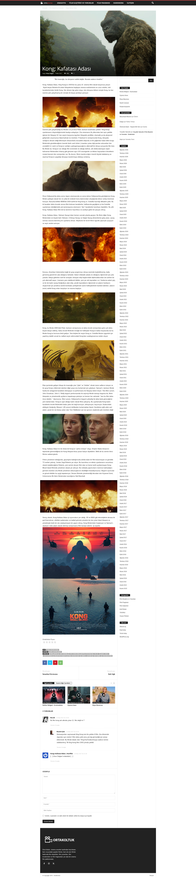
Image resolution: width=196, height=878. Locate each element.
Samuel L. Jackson (87, 656)
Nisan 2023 (123, 286)
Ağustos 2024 (124, 231)
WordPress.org (124, 637)
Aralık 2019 (123, 422)
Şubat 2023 (123, 292)
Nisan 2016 (123, 571)
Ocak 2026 (123, 173)
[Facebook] (45, 662)
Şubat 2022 (123, 333)
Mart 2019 (123, 452)
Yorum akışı (123, 633)
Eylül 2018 (123, 473)
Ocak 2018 (123, 500)
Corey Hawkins (63, 654)
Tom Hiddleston (107, 656)
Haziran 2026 (124, 156)
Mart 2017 (123, 534)
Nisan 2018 (123, 490)
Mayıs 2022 (123, 323)
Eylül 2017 (123, 513)
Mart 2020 (123, 411)
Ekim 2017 (123, 510)
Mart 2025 (123, 207)
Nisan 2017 (123, 530)
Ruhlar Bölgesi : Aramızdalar (53, 705)
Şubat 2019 (123, 456)
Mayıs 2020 (123, 405)
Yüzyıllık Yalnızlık (125, 132)
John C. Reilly (104, 654)
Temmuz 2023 (124, 275)
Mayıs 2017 (123, 527)
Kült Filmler (123, 609)
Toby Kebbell (97, 656)
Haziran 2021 (124, 360)
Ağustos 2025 (124, 190)
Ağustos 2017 (124, 517)
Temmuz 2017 (124, 520)
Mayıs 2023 (123, 282)
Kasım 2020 (123, 384)
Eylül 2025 (123, 187)
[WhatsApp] (60, 662)
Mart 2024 (123, 248)
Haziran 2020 (124, 401)
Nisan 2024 (123, 245)
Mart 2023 (123, 289)
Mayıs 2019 (123, 445)
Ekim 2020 (123, 388)
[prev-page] (111, 683)
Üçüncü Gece (71, 705)
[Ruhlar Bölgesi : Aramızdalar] (54, 695)
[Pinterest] (55, 662)
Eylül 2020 (123, 391)
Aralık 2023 (123, 258)
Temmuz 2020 (124, 398)
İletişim (130, 3)
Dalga (121, 122)
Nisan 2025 (123, 204)
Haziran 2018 (124, 483)
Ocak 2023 (123, 296)
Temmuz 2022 (124, 316)
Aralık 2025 (123, 177)
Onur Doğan (50, 73)
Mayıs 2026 (123, 160)
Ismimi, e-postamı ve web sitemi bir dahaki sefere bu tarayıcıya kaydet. (68, 816)
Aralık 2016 (123, 544)
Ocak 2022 (123, 337)
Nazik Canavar (124, 103)
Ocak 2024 (123, 255)
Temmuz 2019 (124, 439)
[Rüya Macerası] (103, 695)
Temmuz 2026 (124, 153)
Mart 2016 (123, 575)
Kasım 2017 (123, 507)
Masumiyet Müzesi (125, 116)
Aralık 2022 (123, 299)
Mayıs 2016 (123, 568)
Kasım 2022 (123, 303)
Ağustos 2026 (124, 150)
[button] (152, 2)
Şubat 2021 (123, 374)
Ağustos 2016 (124, 558)
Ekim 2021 (123, 347)
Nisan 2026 (123, 163)
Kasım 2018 (123, 466)
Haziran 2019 (124, 442)
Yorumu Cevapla (54, 725)
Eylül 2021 (123, 350)
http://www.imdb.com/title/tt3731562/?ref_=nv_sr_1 (84, 654)
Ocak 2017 (123, 541)
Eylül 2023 (123, 269)
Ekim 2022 (123, 306)
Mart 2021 (123, 371)
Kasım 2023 (123, 262)
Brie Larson (54, 654)
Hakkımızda (118, 3)
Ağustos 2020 (124, 394)
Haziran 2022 (124, 320)
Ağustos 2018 (124, 476)
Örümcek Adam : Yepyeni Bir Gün (130, 127)
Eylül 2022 (123, 309)
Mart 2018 (123, 493)
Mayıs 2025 (123, 201)
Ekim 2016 (123, 551)
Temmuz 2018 (124, 479)
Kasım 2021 (123, 343)
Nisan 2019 (123, 449)
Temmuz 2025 (124, 194)
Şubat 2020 (123, 415)
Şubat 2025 (123, 211)
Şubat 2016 (123, 578)
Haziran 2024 (124, 238)
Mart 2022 (123, 330)
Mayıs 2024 (123, 241)
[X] (50, 662)
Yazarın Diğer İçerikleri (63, 683)
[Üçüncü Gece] (78, 695)
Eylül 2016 (123, 554)
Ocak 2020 (123, 418)
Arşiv (121, 139)
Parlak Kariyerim (125, 106)
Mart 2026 (123, 167)
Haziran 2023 (124, 279)
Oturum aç (123, 626)
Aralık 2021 (123, 340)
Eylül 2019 (123, 432)
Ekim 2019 (123, 428)
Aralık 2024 (123, 218)
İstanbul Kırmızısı (50, 674)
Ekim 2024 (123, 224)
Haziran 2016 (124, 564)
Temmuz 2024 (124, 235)
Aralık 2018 (123, 462)
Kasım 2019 (123, 425)
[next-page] (114, 683)
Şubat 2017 (123, 537)
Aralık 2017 (123, 503)
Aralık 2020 (123, 381)
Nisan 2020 (123, 408)
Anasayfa (61, 3)
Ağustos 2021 (124, 354)
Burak (52, 718)
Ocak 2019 (123, 459)
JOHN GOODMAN (48, 656)
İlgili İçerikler (48, 683)
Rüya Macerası (97, 705)
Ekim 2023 (123, 265)
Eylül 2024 (123, 228)
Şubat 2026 (123, 170)
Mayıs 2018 (123, 486)
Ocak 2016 (123, 581)
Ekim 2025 (123, 184)
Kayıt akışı (123, 630)
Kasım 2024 (123, 221)
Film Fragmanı (103, 3)
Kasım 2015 (123, 588)
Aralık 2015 (123, 585)
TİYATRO (122, 612)
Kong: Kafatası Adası (52, 650)
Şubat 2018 (123, 496)
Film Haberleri (124, 606)
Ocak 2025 (123, 214)
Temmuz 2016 (124, 561)
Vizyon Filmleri (124, 616)
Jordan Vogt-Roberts (60, 656)
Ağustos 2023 (124, 272)
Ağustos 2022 (124, 313)
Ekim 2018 (123, 469)
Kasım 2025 (123, 180)
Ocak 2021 (123, 377)
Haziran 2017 (124, 524)
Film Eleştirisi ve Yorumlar (81, 3)
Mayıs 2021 (123, 364)
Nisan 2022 (123, 326)
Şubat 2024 (123, 252)
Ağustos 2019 (124, 435)
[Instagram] (49, 864)
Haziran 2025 (124, 197)
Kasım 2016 (123, 547)
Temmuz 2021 (124, 357)
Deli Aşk (111, 674)
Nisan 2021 (123, 367)
